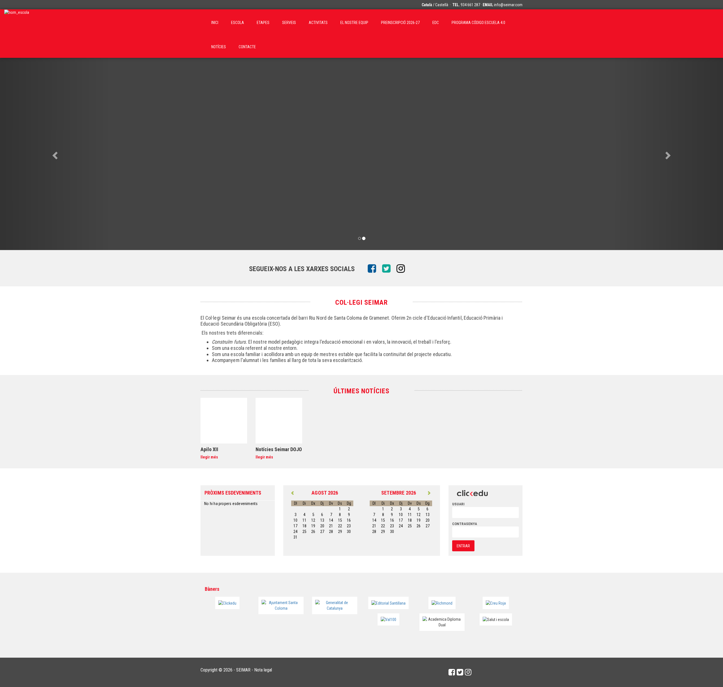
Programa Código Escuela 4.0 (478, 22)
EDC (435, 22)
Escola (237, 22)
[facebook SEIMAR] (374, 269)
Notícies (218, 47)
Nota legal (263, 670)
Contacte (247, 47)
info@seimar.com (508, 5)
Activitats (318, 22)
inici (214, 22)
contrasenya (464, 524)
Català (427, 5)
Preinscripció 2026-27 (400, 22)
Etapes (263, 22)
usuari (458, 504)
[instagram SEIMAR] (403, 269)
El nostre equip (354, 22)
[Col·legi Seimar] (16, 21)
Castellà (441, 5)
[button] (54, 154)
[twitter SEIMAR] (388, 269)
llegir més (209, 457)
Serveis (289, 22)
